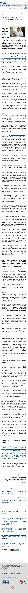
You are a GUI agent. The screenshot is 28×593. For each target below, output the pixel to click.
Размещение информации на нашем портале (10, 577)
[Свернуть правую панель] (26, 8)
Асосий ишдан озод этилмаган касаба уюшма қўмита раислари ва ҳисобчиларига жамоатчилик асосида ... (13, 530)
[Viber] (14, 550)
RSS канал (4, 587)
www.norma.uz (4, 11)
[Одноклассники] (10, 550)
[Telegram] (18, 550)
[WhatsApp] (16, 550)
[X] (12, 550)
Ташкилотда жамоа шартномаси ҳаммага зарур (13, 497)
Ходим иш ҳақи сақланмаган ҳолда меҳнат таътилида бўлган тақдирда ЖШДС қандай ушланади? (13, 536)
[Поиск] (26, 2)
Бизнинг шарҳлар (12, 11)
